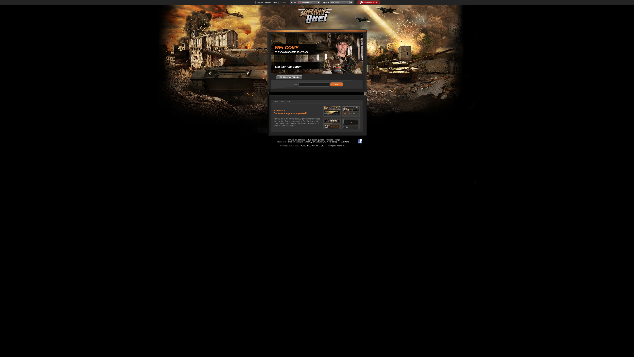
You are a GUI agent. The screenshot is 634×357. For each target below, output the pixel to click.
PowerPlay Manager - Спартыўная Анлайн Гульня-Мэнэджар (312, 142)
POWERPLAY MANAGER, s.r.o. (313, 146)
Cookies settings (333, 140)
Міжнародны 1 (337, 3)
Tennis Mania (344, 142)
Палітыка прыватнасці (296, 140)
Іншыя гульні (368, 3)
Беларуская (306, 3)
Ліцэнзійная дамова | (317, 140)
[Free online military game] (317, 18)
